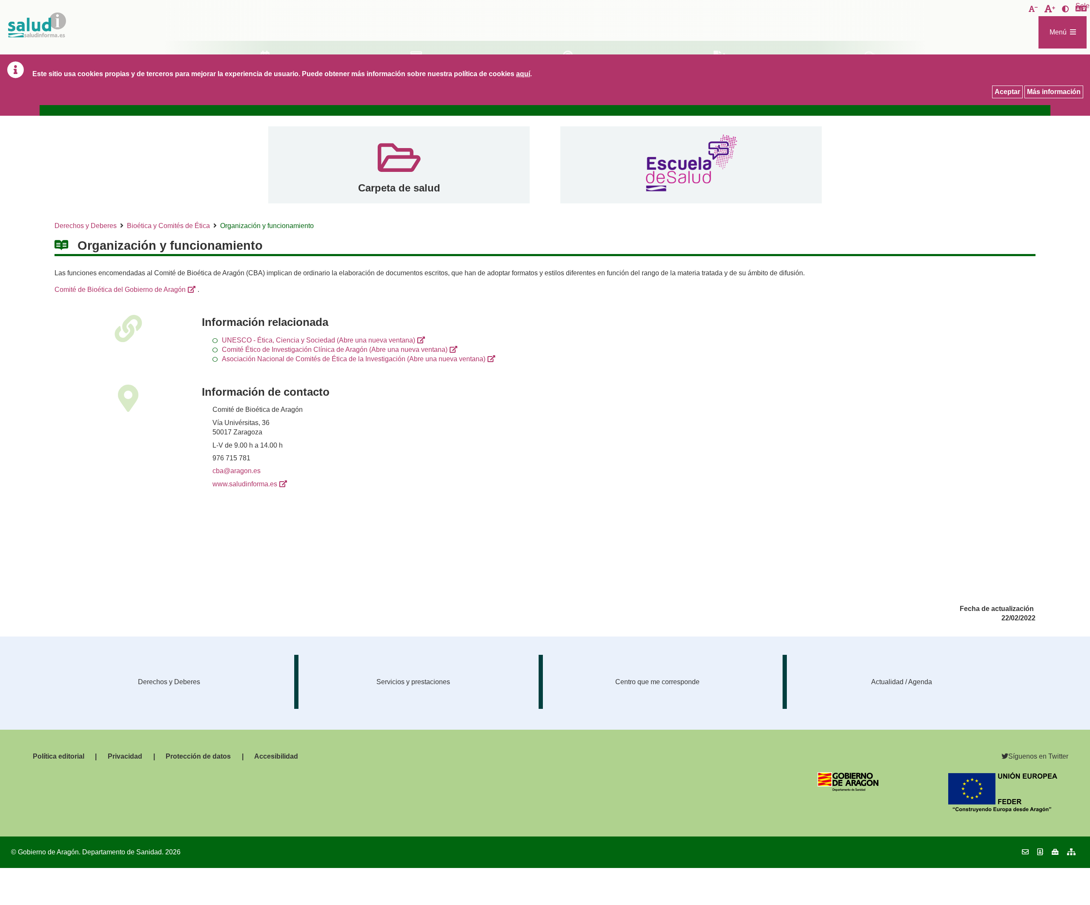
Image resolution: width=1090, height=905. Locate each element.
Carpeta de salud (399, 188)
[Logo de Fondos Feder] (1002, 810)
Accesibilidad (276, 756)
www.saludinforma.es (244, 484)
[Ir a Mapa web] (1071, 852)
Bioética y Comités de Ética (168, 225)
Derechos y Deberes (85, 225)
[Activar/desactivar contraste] (1065, 9)
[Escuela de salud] (691, 164)
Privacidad (125, 756)
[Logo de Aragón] (848, 789)
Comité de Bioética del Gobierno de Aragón (120, 289)
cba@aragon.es (236, 470)
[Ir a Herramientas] (1055, 852)
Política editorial (58, 756)
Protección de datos (198, 756)
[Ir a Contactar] (1025, 852)
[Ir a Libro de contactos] (1040, 852)
